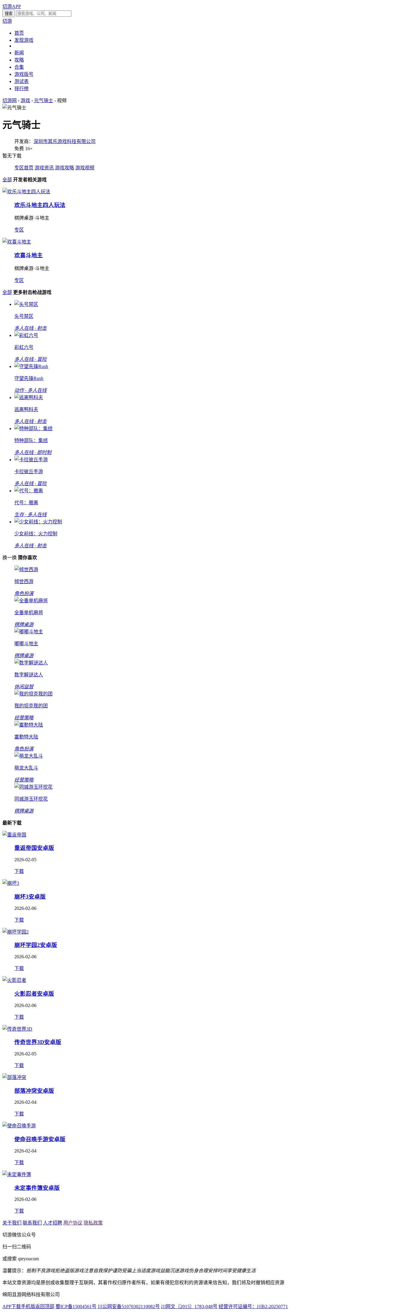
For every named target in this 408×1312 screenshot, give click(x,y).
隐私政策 (93, 1222)
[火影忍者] (14, 980)
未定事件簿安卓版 (37, 1188)
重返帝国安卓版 (34, 848)
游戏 (25, 100)
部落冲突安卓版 (34, 1091)
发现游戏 (23, 40)
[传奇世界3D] (17, 1028)
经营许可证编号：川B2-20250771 (253, 1306)
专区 (19, 229)
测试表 (21, 81)
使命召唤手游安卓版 (39, 1139)
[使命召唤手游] (19, 1125)
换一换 (9, 557)
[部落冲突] (14, 1077)
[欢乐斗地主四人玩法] (26, 191)
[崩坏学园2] (15, 931)
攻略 (19, 59)
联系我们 (32, 1222)
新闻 (19, 52)
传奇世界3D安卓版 (37, 1042)
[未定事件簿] (16, 1174)
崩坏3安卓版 (30, 896)
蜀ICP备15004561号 (76, 1306)
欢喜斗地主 (28, 255)
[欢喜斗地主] (16, 241)
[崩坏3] (10, 883)
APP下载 (11, 1306)
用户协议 (72, 1222)
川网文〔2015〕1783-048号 (189, 1306)
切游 (7, 21)
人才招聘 (52, 1222)
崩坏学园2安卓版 (35, 945)
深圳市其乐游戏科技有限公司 (64, 141)
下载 (19, 871)
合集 (19, 67)
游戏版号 (23, 74)
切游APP (11, 6)
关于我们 (12, 1222)
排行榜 (21, 88)
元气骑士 (43, 100)
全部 (7, 179)
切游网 (9, 100)
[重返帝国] (14, 834)
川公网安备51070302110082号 (129, 1306)
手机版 (28, 1306)
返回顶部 (44, 1306)
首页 (19, 33)
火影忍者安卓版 (34, 994)
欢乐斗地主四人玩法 (39, 205)
